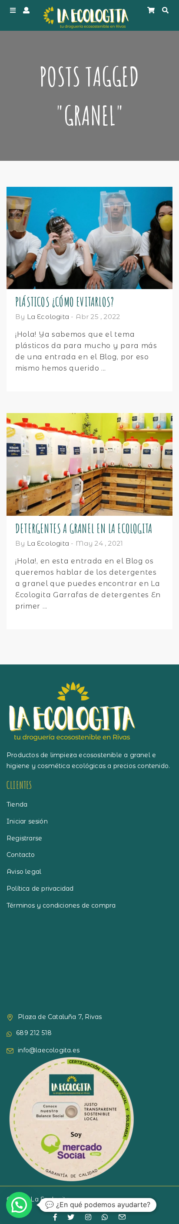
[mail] (122, 1217)
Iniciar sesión (27, 821)
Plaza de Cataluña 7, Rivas (60, 1017)
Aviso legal (24, 872)
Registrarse (24, 838)
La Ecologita (48, 317)
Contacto (21, 855)
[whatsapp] (105, 1217)
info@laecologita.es (49, 1050)
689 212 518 (34, 1033)
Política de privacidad (40, 888)
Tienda (17, 804)
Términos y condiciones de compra (61, 905)
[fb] (55, 1217)
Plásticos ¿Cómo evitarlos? (64, 301)
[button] (19, 1205)
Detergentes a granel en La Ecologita (83, 528)
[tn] (88, 1217)
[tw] (70, 1217)
